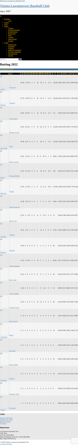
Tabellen (11, 48)
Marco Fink (12, 280)
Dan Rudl (12, 351)
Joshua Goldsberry (6, 336)
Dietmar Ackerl (14, 132)
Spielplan (7, 19)
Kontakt (10, 41)
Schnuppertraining (14, 30)
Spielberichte (12, 45)
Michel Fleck (13, 321)
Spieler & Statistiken (14, 50)
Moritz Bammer (14, 266)
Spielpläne (11, 46)
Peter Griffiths (14, 294)
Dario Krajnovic (14, 207)
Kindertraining (12, 32)
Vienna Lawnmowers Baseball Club (25, 6)
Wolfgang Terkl (14, 394)
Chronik (10, 37)
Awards (10, 56)
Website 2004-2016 (6, 418)
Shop (9, 35)
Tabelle (6, 23)
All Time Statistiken (14, 52)
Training (11, 28)
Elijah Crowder (14, 162)
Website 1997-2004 (6, 420)
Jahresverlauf (12, 39)
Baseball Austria (5, 422)
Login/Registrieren (6, 444)
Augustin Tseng (14, 307)
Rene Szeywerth (6, 147)
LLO (9, 21)
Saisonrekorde (12, 54)
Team (6, 24)
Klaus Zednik (13, 365)
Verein (6, 26)
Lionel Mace (13, 119)
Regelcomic (12, 34)
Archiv (6, 43)
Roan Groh (13, 221)
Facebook (3, 423)
